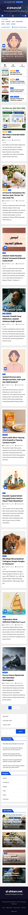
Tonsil (2, 21)
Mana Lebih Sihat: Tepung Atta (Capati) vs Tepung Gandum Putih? (13, 440)
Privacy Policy (16, 907)
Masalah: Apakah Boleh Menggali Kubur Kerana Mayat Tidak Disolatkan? (12, 498)
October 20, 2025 (9, 503)
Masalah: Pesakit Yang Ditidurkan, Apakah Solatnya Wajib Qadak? (17, 100)
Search (20, 731)
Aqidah (5, 786)
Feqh (3, 49)
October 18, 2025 (9, 683)
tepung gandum (19, 21)
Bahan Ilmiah (9, 907)
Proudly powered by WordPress (9, 901)
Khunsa (3, 24)
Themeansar (14, 903)
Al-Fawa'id (13, 70)
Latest (5, 66)
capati (13, 21)
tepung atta (7, 21)
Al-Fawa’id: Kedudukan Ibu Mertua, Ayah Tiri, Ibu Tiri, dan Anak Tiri (17, 83)
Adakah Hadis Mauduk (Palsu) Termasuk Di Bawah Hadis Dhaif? (17, 91)
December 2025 (7, 720)
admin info (19, 445)
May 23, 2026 (7, 140)
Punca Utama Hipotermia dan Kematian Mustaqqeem (13, 677)
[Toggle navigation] (13, 16)
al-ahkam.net (14, 7)
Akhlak (4, 556)
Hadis (23, 49)
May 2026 (5, 716)
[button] (22, 15)
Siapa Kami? (14, 911)
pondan (8, 24)
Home (3, 907)
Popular (13, 66)
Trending (22, 66)
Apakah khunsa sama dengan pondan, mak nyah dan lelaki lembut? (13, 379)
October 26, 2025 (9, 445)
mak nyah (13, 24)
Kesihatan (16, 96)
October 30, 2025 (9, 385)
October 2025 (6, 724)
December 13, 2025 (9, 200)
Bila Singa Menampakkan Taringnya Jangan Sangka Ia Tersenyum (13, 561)
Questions (23, 907)
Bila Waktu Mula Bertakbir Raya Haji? (16, 73)
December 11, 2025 (9, 263)
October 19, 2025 (9, 625)
